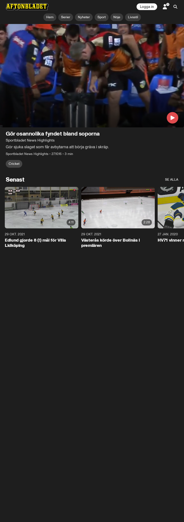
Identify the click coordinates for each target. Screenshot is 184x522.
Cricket (14, 164)
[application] (92, 76)
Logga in (147, 7)
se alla (171, 180)
